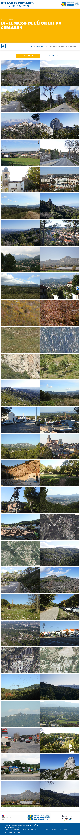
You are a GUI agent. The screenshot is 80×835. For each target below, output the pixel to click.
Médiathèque (7, 19)
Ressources (40, 46)
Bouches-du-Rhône (19, 5)
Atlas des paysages (17, 3)
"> (30, 46)
